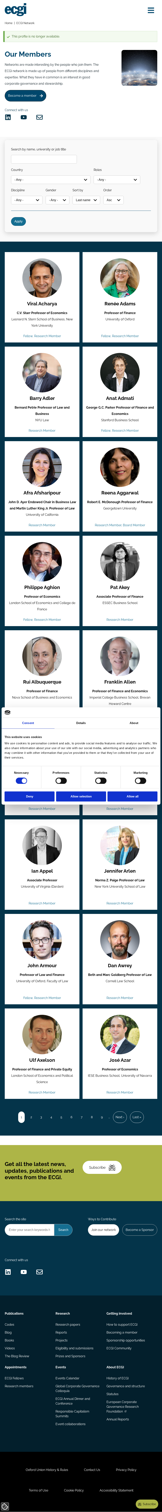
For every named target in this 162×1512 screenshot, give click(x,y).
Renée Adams (120, 304)
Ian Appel (42, 871)
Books (9, 1340)
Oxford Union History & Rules (47, 1470)
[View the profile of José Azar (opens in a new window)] (120, 1034)
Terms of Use (38, 1490)
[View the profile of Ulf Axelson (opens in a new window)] (42, 1034)
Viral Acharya (42, 304)
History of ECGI (117, 1378)
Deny (29, 796)
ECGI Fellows (14, 1378)
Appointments (15, 1367)
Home (8, 23)
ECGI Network (25, 23)
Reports (61, 1332)
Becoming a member (122, 1332)
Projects (62, 1340)
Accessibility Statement (116, 1490)
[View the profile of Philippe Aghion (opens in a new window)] (42, 562)
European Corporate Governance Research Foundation (122, 1406)
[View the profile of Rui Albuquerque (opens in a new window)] (42, 656)
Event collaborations (71, 1424)
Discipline (18, 190)
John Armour (42, 965)
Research (63, 1313)
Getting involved (119, 1313)
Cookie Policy (74, 1490)
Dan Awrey (120, 965)
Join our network (103, 1230)
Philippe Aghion (42, 587)
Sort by (78, 190)
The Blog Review (17, 1356)
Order (107, 190)
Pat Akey (120, 587)
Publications (14, 1313)
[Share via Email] (39, 117)
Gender (51, 190)
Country (17, 170)
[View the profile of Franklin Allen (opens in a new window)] (120, 656)
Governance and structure (125, 1386)
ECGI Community (119, 1348)
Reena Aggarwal (120, 493)
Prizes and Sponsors (70, 1356)
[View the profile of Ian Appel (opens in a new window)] (42, 845)
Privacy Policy (126, 1470)
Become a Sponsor (140, 1230)
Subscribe (97, 1167)
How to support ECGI (122, 1324)
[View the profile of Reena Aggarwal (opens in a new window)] (120, 467)
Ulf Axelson (42, 1060)
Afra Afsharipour (42, 493)
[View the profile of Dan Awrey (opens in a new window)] (120, 940)
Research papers (68, 1324)
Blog (8, 1332)
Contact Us (92, 1470)
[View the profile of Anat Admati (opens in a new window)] (120, 372)
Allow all (132, 796)
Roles (98, 170)
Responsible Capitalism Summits (72, 1414)
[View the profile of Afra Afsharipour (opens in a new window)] (42, 467)
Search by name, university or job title (38, 149)
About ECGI (115, 1367)
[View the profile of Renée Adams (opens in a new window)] (120, 278)
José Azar (120, 1060)
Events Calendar (67, 1378)
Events (61, 1367)
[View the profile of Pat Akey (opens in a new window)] (120, 562)
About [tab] (134, 723)
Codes (9, 1324)
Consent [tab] (28, 723)
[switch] (61, 781)
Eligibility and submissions (74, 1348)
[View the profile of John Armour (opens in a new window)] (42, 940)
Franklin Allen (120, 682)
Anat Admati (120, 398)
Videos (10, 1348)
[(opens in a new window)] (8, 117)
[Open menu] (151, 10)
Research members (19, 1386)
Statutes (112, 1394)
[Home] (15, 9)
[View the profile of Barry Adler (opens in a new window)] (42, 372)
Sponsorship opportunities (125, 1340)
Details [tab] (81, 723)
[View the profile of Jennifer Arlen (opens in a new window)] (120, 845)
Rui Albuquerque (42, 682)
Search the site (15, 1219)
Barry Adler (42, 398)
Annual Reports (117, 1419)
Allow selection (81, 796)
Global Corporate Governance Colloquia (77, 1388)
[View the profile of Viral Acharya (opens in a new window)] (42, 278)
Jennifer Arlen (120, 871)
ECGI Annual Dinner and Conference (73, 1401)
